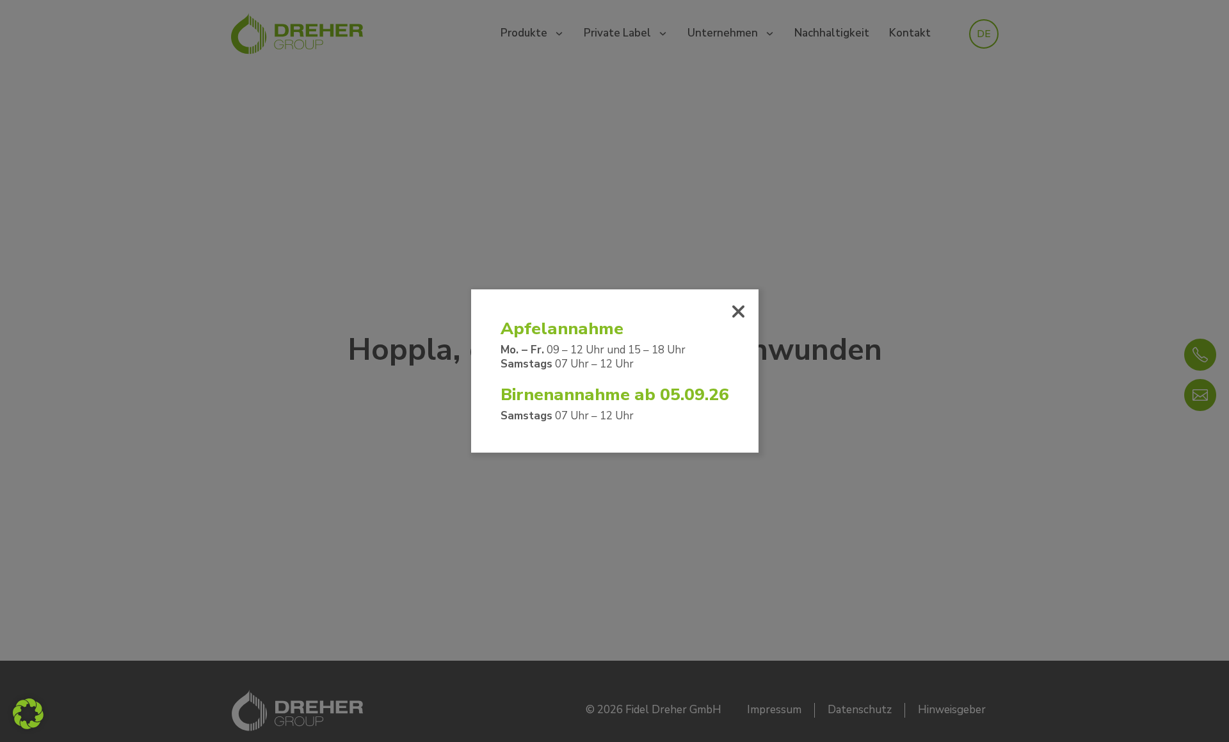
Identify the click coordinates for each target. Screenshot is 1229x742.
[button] (28, 714)
